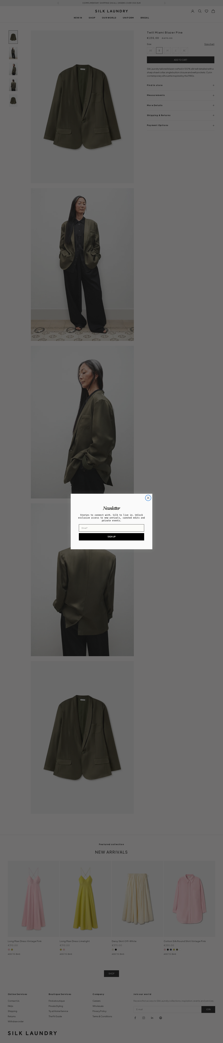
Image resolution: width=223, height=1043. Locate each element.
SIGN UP (112, 536)
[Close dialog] (148, 498)
